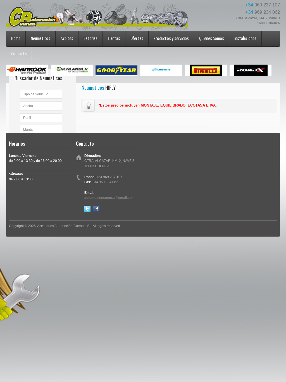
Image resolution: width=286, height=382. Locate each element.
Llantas (114, 38)
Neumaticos (40, 38)
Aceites (67, 38)
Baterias (90, 38)
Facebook (96, 209)
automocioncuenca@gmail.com (109, 198)
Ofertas (136, 38)
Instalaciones (245, 38)
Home (15, 38)
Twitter (87, 209)
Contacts (19, 54)
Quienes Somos (211, 38)
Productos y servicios (171, 38)
